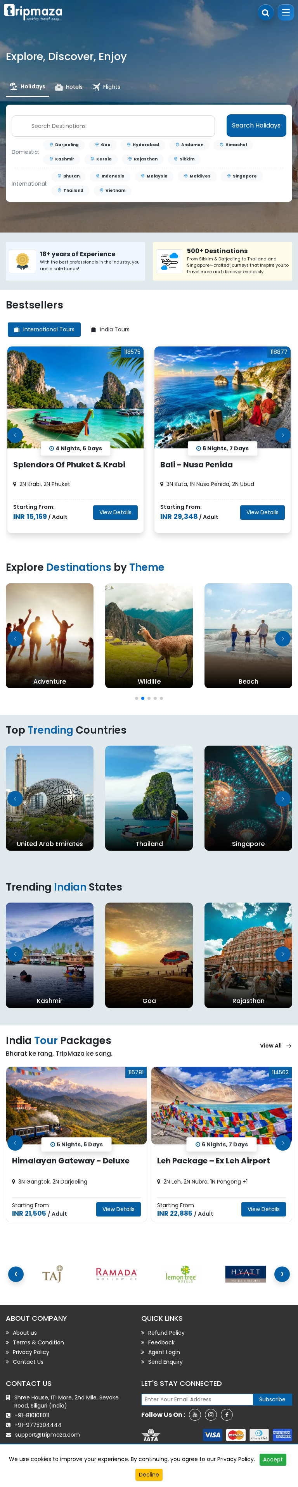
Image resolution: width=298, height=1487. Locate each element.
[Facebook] (227, 1415)
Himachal (236, 145)
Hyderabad (146, 145)
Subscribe (272, 1399)
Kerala (104, 159)
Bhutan (71, 176)
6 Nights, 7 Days (225, 1144)
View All (271, 1045)
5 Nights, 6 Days (80, 1144)
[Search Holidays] (266, 12)
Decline (149, 1474)
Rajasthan (146, 159)
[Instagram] (211, 1415)
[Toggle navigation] (286, 12)
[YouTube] (195, 1415)
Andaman (192, 145)
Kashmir (64, 159)
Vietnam (115, 190)
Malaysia (157, 176)
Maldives (200, 176)
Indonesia (113, 176)
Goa (106, 145)
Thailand (73, 190)
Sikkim (187, 159)
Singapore (245, 176)
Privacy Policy (235, 1459)
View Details (115, 512)
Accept (273, 1459)
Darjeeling (67, 145)
